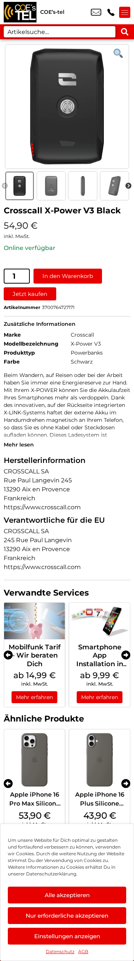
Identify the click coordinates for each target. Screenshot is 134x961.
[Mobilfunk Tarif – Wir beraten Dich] (34, 621)
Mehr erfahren (34, 697)
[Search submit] (124, 31)
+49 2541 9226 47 (111, 12)
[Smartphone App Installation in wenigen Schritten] (99, 621)
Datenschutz (60, 951)
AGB (83, 951)
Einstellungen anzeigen (67, 936)
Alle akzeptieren (67, 895)
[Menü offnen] (124, 12)
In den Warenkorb (67, 275)
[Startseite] (20, 12)
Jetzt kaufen (30, 293)
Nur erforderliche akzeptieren (67, 915)
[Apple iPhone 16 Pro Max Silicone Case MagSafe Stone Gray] (34, 760)
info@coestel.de (96, 12)
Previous (5, 186)
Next (128, 186)
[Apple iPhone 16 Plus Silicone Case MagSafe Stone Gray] (99, 760)
